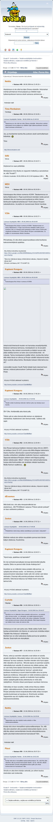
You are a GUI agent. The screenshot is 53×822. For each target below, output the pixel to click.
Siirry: (47, 797)
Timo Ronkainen (12, 109)
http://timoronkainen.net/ (12, 149)
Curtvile (8, 600)
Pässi (7, 748)
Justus (8, 518)
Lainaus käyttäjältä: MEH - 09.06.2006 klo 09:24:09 (21, 221)
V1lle (7, 213)
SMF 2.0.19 (17, 818)
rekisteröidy (40, 26)
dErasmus (10, 496)
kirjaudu (31, 26)
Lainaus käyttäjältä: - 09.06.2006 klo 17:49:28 (19, 526)
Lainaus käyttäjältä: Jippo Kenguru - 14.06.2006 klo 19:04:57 (24, 610)
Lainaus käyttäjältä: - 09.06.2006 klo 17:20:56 (19, 399)
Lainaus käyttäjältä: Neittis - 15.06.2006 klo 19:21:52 (21, 756)
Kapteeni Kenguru (13, 269)
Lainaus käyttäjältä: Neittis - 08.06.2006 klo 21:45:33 (21, 119)
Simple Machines (36, 818)
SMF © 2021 (26, 818)
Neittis (8, 81)
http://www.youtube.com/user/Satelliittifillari (18, 384)
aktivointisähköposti (24, 28)
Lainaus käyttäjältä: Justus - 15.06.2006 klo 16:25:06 (21, 716)
